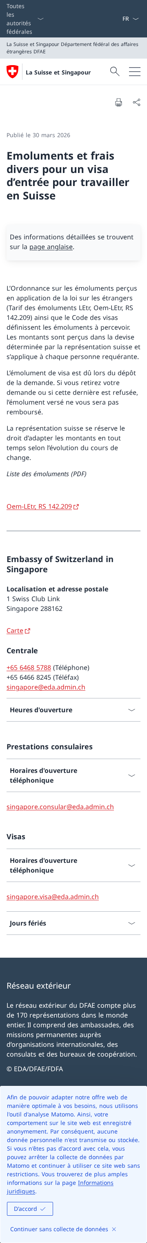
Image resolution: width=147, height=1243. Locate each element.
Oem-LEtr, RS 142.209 (39, 506)
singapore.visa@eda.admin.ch (53, 896)
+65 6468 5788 (29, 667)
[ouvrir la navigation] (134, 71)
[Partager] (136, 102)
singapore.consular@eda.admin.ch (60, 806)
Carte (15, 630)
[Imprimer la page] (118, 102)
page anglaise (51, 246)
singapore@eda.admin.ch (46, 687)
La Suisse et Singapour (58, 72)
